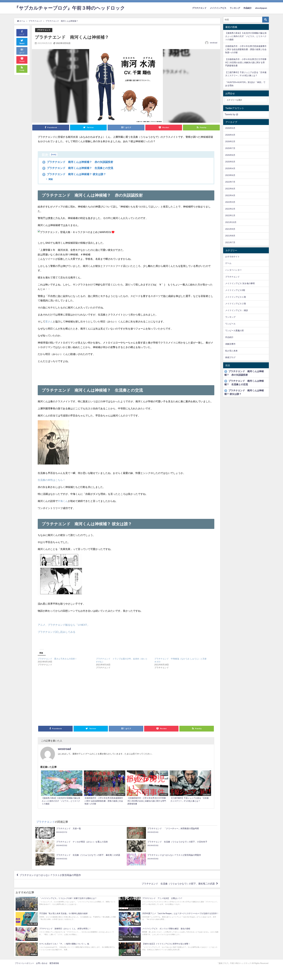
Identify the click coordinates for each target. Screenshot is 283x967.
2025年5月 (230, 162)
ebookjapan (261, 8)
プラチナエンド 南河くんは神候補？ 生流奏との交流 (78, 168)
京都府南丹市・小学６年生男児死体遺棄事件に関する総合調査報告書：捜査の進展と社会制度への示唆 (245, 49)
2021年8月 (230, 236)
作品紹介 (247, 8)
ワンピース (230, 324)
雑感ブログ (230, 357)
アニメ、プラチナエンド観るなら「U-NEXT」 (63, 624)
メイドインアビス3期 (235, 290)
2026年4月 (230, 135)
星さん (49, 321)
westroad (213, 43)
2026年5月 (230, 128)
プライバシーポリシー (24, 963)
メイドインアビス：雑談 (236, 310)
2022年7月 (230, 182)
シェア (21, 34)
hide (54, 154)
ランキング (235, 8)
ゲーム (228, 263)
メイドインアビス (218, 8)
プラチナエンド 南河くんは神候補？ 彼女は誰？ (74, 174)
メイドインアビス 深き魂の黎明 (240, 283)
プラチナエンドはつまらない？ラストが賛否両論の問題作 (50, 875)
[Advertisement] (126, 372)
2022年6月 (230, 189)
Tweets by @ (231, 114)
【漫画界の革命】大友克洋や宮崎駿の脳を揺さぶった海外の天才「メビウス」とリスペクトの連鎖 (245, 36)
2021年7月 (230, 242)
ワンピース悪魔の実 (234, 331)
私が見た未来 (231, 351)
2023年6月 (230, 175)
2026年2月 (230, 141)
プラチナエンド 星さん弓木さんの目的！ (57, 659)
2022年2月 (230, 209)
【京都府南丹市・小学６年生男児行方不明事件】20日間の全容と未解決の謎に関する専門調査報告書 (245, 62)
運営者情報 (54, 963)
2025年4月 (230, 168)
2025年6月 (230, 155)
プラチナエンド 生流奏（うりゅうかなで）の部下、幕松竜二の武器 (178, 883)
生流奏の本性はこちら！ (51, 480)
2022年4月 (230, 195)
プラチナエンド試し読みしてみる (56, 632)
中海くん (63, 501)
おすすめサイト (232, 257)
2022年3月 (230, 202)
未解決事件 (230, 344)
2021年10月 (230, 222)
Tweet (22, 43)
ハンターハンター (233, 270)
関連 (50, 179)
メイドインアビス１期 (235, 297)
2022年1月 (230, 215)
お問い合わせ (41, 963)
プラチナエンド (199, 8)
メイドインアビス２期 (235, 304)
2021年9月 (230, 229)
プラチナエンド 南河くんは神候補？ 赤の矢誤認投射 (78, 162)
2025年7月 (230, 148)
